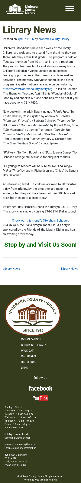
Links (24, 367)
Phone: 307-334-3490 (15, 465)
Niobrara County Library (54, 39)
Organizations (31, 339)
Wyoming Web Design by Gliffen (40, 479)
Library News (11, 269)
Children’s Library (33, 345)
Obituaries (28, 356)
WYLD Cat (27, 350)
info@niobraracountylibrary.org (20, 444)
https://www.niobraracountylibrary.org (28, 89)
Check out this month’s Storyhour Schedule (40, 220)
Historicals (29, 362)
